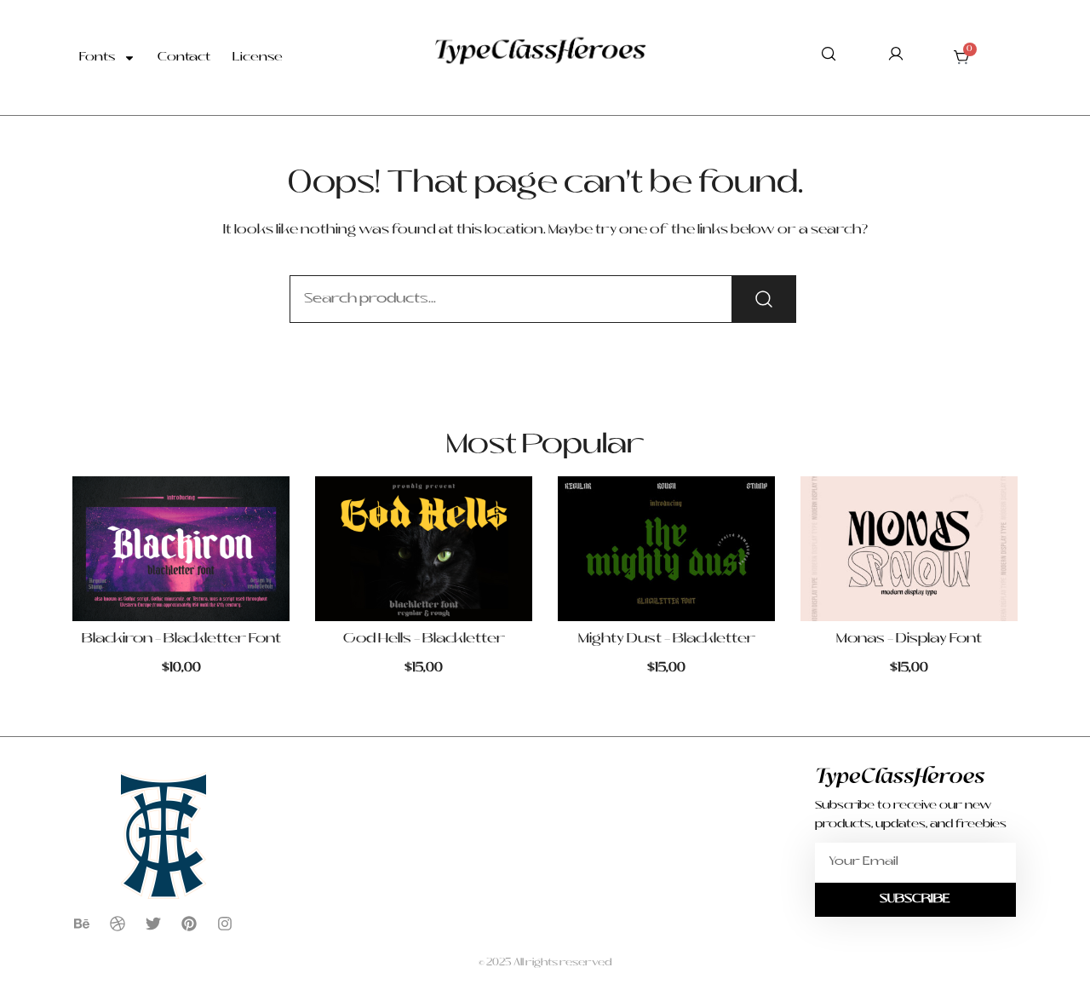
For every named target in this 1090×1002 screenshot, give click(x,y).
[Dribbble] (117, 923)
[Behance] (81, 923)
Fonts (97, 57)
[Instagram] (224, 923)
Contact (184, 57)
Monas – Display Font (909, 639)
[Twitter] (153, 923)
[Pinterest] (189, 923)
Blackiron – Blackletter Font (181, 639)
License (257, 57)
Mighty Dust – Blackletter (666, 639)
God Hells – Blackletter (424, 639)
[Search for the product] (763, 299)
